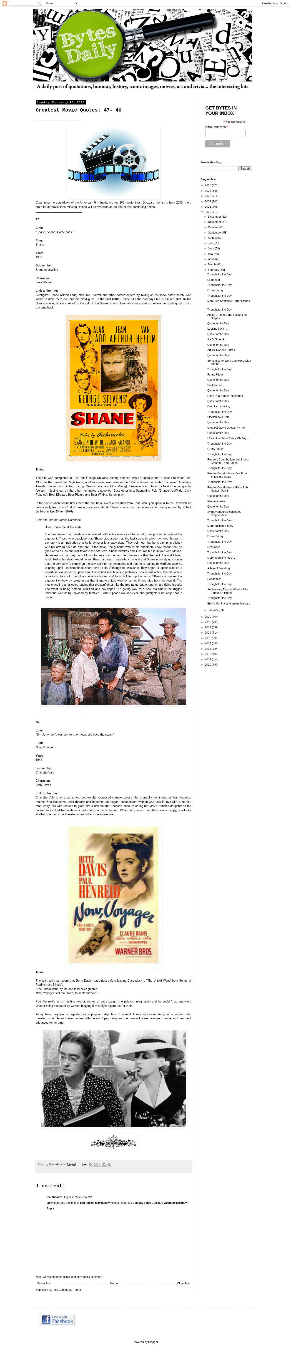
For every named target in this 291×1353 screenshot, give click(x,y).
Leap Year (213, 279)
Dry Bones (213, 547)
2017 (208, 627)
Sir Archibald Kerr (218, 417)
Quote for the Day (218, 323)
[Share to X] (100, 1164)
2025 (208, 185)
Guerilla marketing (218, 406)
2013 (208, 648)
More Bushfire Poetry (220, 525)
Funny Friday (215, 290)
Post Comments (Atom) (67, 1289)
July (211, 243)
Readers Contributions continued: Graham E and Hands (228, 461)
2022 (208, 201)
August (212, 237)
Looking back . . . (217, 328)
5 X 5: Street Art (216, 339)
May (211, 254)
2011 (208, 659)
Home (114, 1283)
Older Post (183, 1283)
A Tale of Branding (218, 568)
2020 (208, 212)
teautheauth (54, 1197)
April (211, 259)
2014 (208, 643)
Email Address (216, 127)
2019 (208, 616)
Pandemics (214, 579)
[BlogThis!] (96, 1164)
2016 (208, 632)
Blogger (153, 1342)
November (215, 222)
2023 (208, 196)
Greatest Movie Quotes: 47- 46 (226, 427)
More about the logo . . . (221, 557)
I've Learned (215, 385)
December (215, 216)
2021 (208, 206)
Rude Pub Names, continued (225, 396)
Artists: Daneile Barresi (221, 350)
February (214, 269)
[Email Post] (84, 1164)
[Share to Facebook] (104, 1164)
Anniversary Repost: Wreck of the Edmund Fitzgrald (227, 591)
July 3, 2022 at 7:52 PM (77, 1197)
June (211, 248)
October (213, 227)
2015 (208, 638)
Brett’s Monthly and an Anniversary (228, 603)
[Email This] (91, 1164)
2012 (208, 654)
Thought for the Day (219, 274)
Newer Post (44, 1283)
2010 (208, 664)
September (215, 232)
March (212, 264)
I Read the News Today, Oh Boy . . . (228, 438)
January (213, 610)
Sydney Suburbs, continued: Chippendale (224, 513)
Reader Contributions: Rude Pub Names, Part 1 (227, 489)
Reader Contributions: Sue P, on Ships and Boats (227, 475)
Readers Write (216, 501)
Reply (50, 1208)
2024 (208, 190)
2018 (208, 622)
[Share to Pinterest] (109, 1164)
